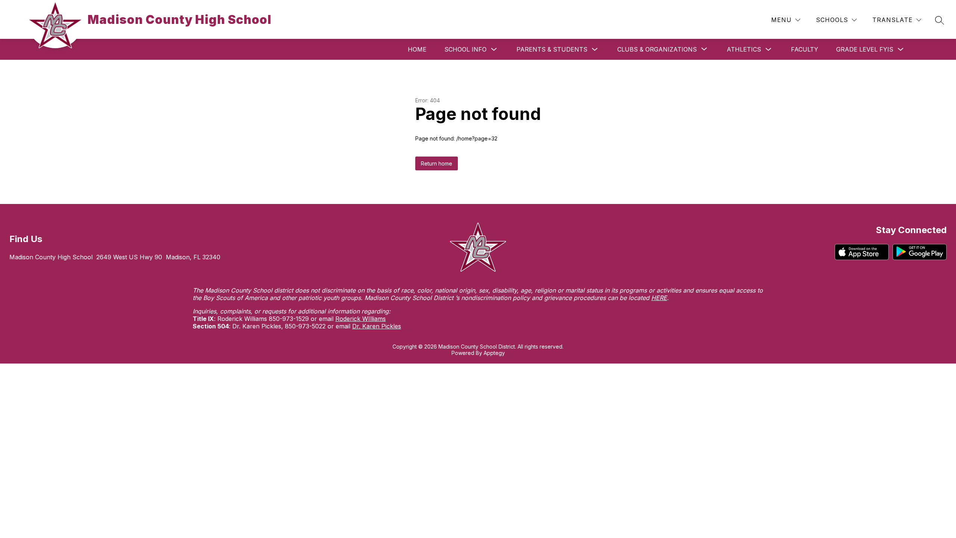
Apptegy (494, 353)
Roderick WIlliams (360, 318)
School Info (465, 49)
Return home (436, 163)
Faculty (804, 49)
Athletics (744, 49)
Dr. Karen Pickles (376, 326)
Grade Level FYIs (864, 49)
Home (417, 49)
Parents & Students (551, 49)
